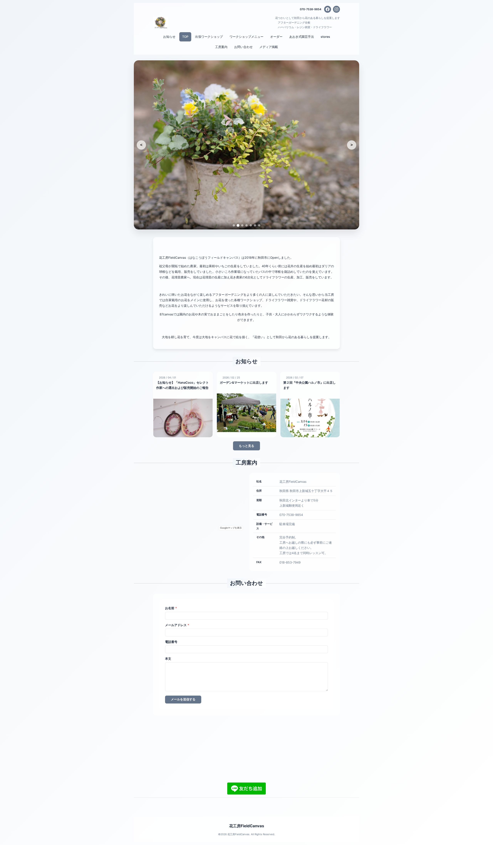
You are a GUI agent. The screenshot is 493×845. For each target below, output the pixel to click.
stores (325, 37)
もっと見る (246, 404)
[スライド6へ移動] (255, 183)
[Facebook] (327, 9)
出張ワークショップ (209, 37)
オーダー (276, 37)
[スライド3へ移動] (242, 183)
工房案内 (221, 47)
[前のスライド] (141, 123)
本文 (168, 616)
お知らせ (169, 37)
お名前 (171, 566)
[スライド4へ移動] (246, 183)
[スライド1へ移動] (234, 183)
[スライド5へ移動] (251, 183)
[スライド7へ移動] (259, 183)
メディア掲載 (268, 47)
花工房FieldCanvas (246, 784)
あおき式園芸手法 (301, 37)
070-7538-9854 (310, 9)
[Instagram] (336, 9)
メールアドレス (177, 583)
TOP (185, 37)
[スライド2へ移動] (238, 183)
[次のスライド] (351, 123)
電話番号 (171, 600)
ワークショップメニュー (246, 37)
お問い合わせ (243, 47)
